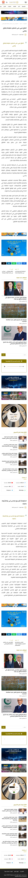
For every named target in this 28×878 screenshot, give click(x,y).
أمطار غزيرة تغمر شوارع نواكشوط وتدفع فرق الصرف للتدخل (9, 462)
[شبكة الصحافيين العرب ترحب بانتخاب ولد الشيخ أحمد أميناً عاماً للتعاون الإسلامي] (14, 333)
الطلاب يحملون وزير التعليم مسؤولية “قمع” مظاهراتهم (20, 643)
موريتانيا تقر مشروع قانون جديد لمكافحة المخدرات (16, 320)
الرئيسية (23, 6)
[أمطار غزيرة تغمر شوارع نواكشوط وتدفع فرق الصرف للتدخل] (22, 463)
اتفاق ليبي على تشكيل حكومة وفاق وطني (8, 643)
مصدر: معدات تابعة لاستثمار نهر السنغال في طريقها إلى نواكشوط (9, 469)
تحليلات (9, 6)
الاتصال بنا (22, 871)
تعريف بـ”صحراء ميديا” (8, 871)
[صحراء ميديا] (14, 2)
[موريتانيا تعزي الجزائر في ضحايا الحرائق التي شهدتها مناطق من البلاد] (14, 288)
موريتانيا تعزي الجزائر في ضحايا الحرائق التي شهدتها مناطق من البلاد (16, 298)
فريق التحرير (16, 871)
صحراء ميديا (21, 34)
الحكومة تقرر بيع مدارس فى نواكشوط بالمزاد (20, 272)
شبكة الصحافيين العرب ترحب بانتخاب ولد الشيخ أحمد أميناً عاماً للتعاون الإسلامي (15, 343)
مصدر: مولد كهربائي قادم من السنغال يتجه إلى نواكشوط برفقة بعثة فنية (9, 446)
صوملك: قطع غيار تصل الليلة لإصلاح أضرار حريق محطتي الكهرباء (9, 437)
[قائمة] (26, 2)
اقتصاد (14, 6)
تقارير (5, 6)
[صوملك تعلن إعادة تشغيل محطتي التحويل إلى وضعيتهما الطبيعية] (22, 455)
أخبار (19, 6)
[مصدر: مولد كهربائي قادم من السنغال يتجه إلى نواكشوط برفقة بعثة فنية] (22, 446)
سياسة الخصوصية (18, 876)
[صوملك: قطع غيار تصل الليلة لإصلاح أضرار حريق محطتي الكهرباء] (22, 438)
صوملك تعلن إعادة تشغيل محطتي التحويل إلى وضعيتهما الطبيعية (9, 454)
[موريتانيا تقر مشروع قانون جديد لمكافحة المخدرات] (14, 311)
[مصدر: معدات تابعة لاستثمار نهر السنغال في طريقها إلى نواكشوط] (22, 471)
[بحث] (7, 2)
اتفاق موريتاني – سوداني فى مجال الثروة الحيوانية (7, 272)
